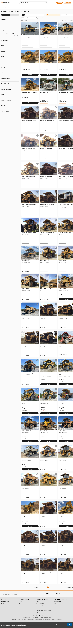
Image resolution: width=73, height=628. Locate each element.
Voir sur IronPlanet (44, 103)
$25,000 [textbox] (61, 294)
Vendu (14, 14)
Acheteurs (20, 601)
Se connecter (59, 2)
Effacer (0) (16, 35)
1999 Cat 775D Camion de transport (47, 401)
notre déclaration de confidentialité (15, 625)
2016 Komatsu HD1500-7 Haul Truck (29, 64)
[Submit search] (47, 2)
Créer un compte (68, 2)
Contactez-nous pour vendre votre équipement (61, 605)
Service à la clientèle (57, 601)
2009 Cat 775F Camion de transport (29, 260)
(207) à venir (5, 14)
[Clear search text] (45, 2)
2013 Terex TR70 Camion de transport (30, 458)
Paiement (20, 608)
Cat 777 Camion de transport (46, 344)
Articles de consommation (40, 603)
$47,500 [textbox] (61, 436)
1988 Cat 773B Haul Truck (64, 458)
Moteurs (37, 608)
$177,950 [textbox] (43, 69)
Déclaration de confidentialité (25, 617)
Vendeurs (20, 603)
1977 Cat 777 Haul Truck (64, 316)
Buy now (30, 74)
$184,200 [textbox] (25, 69)
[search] (17, 111)
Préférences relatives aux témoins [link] (45, 617)
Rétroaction (56, 607)
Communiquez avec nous (64, 593)
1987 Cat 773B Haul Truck (27, 487)
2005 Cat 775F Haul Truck (45, 92)
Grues (37, 612)
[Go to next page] (56, 587)
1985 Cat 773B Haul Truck (45, 487)
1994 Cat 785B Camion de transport (29, 120)
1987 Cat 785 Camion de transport (29, 204)
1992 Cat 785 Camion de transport (29, 176)
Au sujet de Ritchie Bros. (5, 601)
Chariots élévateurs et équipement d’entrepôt (43, 610)
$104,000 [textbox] (25, 521)
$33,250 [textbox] (24, 436)
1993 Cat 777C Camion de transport (47, 260)
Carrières (2, 603)
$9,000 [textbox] (24, 464)
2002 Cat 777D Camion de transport (47, 232)
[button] (53, 15)
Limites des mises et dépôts (23, 607)
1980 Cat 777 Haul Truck (27, 344)
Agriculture (38, 607)
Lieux (55, 603)
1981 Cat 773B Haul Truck (45, 458)
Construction (38, 601)
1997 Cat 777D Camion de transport (29, 232)
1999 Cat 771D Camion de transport (47, 36)
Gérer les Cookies (3, 625)
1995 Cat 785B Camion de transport (47, 148)
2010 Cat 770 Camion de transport (29, 36)
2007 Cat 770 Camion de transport (66, 401)
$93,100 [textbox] (61, 408)
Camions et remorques (40, 605)
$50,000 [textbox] (43, 379)
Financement (21, 605)
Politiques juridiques (35, 617)
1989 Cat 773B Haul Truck (27, 430)
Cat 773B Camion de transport (28, 316)
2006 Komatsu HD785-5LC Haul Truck (48, 316)
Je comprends (69, 625)
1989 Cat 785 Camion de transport (66, 148)
